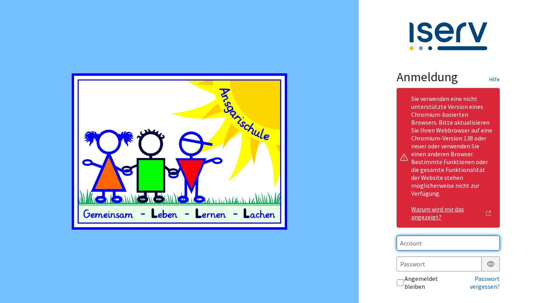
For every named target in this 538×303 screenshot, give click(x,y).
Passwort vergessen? (485, 282)
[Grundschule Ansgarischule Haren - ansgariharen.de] (179, 151)
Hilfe (494, 79)
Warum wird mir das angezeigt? (437, 213)
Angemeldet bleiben (421, 282)
